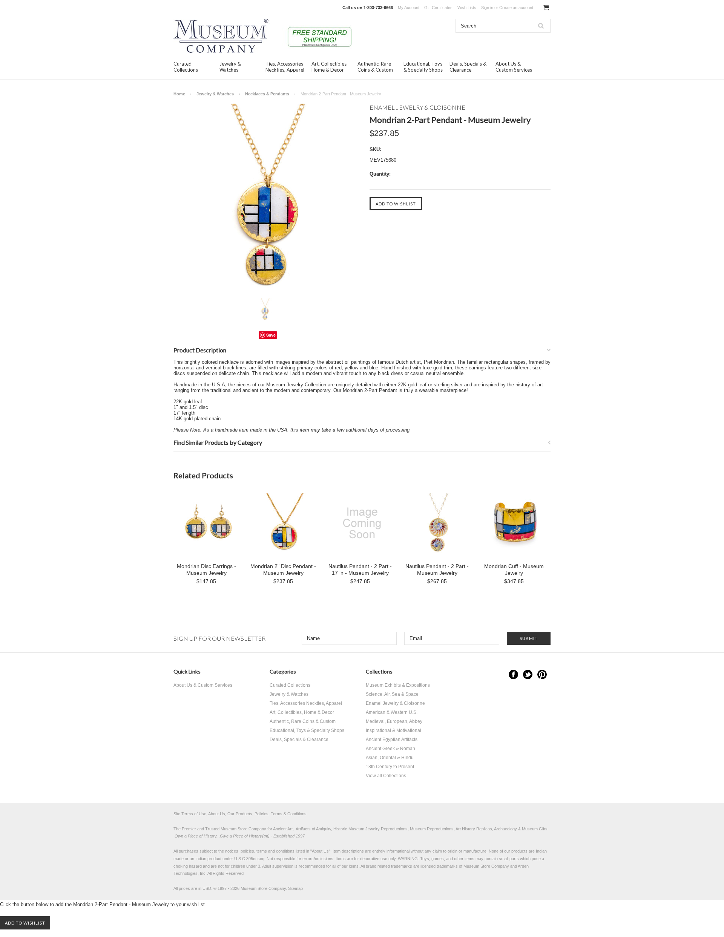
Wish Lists (466, 7)
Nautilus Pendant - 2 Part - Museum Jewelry (437, 569)
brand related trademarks (389, 866)
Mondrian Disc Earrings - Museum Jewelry (206, 569)
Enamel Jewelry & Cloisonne (395, 703)
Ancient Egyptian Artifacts (391, 739)
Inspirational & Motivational (393, 730)
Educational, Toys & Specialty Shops (423, 67)
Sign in (487, 7)
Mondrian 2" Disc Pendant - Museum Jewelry (283, 569)
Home (179, 94)
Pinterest (542, 674)
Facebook (513, 674)
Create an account (516, 7)
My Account (408, 7)
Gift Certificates (438, 7)
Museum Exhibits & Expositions (398, 685)
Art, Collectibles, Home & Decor (329, 67)
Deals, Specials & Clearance (467, 67)
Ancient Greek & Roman (390, 748)
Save (271, 335)
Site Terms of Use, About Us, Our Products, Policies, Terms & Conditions (240, 813)
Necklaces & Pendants (267, 94)
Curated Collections (185, 67)
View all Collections (386, 775)
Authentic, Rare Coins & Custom (375, 67)
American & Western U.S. (391, 712)
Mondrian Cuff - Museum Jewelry (514, 569)
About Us (320, 851)
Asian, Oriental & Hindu (390, 757)
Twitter (527, 674)
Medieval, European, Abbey (394, 721)
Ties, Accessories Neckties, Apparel (284, 67)
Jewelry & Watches (230, 67)
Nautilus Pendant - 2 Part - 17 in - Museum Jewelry (360, 569)
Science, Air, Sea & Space (392, 694)
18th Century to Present (390, 766)
